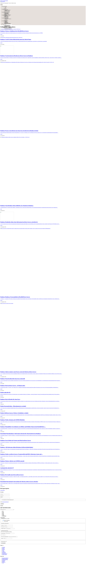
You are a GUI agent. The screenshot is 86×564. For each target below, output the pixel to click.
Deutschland (3, 433)
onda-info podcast (4, 553)
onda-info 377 (10, 467)
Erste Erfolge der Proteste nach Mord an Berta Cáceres (18, 440)
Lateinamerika (3, 467)
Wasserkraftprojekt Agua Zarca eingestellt (15, 378)
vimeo (3, 550)
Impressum (3, 560)
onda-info (1, 395)
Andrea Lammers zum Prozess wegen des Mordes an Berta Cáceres (20, 371)
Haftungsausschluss (5, 558)
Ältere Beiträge (2, 490)
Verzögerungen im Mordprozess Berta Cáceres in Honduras (19, 55)
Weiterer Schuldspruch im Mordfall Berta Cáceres (17, 31)
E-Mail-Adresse (3, 528)
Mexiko (2, 392)
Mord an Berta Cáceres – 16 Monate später (15, 385)
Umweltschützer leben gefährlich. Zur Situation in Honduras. (19, 205)
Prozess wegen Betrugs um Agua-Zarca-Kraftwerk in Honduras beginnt (21, 130)
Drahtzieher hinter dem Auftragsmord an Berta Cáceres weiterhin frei (21, 222)
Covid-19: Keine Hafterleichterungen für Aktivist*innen (18, 39)
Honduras (2, 31)
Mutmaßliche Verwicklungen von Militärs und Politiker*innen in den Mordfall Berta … (25, 426)
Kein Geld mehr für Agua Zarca (12, 399)
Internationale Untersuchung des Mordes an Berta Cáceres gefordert (22, 481)
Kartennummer (3, 533)
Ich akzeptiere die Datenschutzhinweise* (8, 499)
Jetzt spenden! (3, 517)
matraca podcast (4, 554)
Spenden (3, 561)
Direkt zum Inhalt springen (4, 0)
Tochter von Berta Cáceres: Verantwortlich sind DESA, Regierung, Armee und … (24, 454)
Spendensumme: (2, 509)
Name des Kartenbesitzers (5, 536)
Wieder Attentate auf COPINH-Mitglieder (15, 419)
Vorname (2, 525)
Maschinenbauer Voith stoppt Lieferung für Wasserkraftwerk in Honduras (23, 433)
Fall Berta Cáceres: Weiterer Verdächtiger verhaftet (16, 413)
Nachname (2, 526)
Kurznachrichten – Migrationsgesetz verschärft (15, 406)
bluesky (3, 548)
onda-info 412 (7, 392)
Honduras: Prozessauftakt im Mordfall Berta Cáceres (17, 297)
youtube (3, 551)
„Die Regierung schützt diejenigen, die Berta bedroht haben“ (19, 447)
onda (1, 375)
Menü (1, 4)
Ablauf (2, 538)
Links (3, 562)
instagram (3, 549)
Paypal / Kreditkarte (7, 520)
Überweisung (6, 521)
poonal (1, 34)
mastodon (3, 547)
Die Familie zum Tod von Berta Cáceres (14, 474)
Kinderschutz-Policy (5, 559)
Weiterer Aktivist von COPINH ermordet (14, 461)
